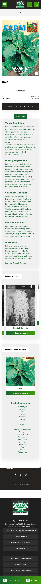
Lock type (22, 432)
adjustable (22, 409)
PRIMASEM (35, 96)
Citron (22, 412)
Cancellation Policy (22, 549)
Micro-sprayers (23, 437)
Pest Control (22, 439)
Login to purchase (21, 333)
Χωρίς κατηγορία (22, 407)
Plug (22, 447)
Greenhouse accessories (22, 429)
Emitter (22, 427)
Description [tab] (20, 116)
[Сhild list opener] (27, 442)
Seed (32, 98)
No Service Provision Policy (21, 559)
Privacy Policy (21, 537)
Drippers (22, 424)
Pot (21, 449)
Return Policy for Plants (21, 543)
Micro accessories (22, 434)
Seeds (37, 98)
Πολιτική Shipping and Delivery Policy (21, 531)
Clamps (22, 414)
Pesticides (21, 442)
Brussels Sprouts (19, 263)
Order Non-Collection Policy (21, 571)
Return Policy (21, 565)
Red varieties (22, 452)
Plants (21, 444)
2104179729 (21, 520)
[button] (4, 4)
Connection (22, 417)
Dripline (22, 422)
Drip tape (23, 419)
